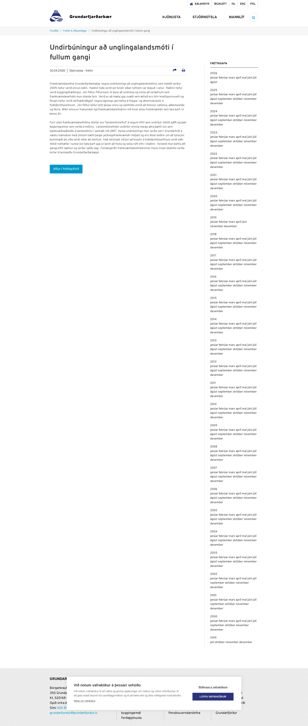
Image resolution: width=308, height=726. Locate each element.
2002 (213, 574)
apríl (239, 78)
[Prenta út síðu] (183, 70)
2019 (213, 217)
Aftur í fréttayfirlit (66, 169)
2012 (213, 362)
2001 (213, 595)
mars (232, 78)
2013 (213, 340)
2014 (213, 319)
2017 (213, 255)
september (225, 99)
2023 (213, 133)
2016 (213, 277)
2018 (213, 234)
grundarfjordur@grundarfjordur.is (73, 713)
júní (250, 78)
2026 (213, 73)
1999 (213, 638)
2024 (213, 111)
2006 (213, 489)
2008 (213, 447)
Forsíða (54, 31)
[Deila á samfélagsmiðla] (174, 70)
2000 (213, 616)
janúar (214, 78)
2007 (213, 468)
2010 (213, 404)
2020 (213, 196)
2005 (213, 510)
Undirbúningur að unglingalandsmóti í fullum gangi (120, 31)
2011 (213, 383)
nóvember (250, 99)
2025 (213, 90)
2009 (213, 425)
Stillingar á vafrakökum (213, 687)
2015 (213, 298)
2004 (213, 531)
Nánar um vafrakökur (84, 701)
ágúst (213, 82)
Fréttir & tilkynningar (75, 31)
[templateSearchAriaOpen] (254, 18)
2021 (213, 175)
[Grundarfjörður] (81, 17)
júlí (254, 78)
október (238, 99)
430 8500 (64, 708)
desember (216, 103)
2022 (213, 154)
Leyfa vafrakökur (213, 696)
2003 (213, 553)
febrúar (224, 78)
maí (244, 78)
